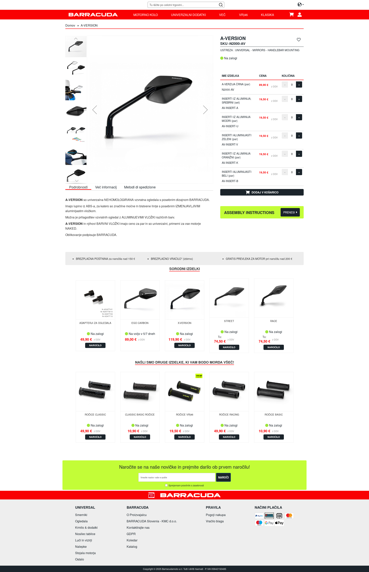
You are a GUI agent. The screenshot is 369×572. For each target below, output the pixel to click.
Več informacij (106, 186)
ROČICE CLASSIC (95, 414)
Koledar (132, 540)
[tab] (78, 187)
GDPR (131, 534)
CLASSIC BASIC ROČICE (140, 414)
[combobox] (186, 5)
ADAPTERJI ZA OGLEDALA (95, 323)
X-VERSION (184, 323)
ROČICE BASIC (274, 414)
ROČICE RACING (229, 414)
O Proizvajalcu (137, 515)
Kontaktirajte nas (138, 527)
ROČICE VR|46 (184, 414)
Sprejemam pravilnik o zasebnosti (186, 485)
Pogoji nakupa (216, 515)
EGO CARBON (139, 323)
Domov (70, 25)
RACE (273, 321)
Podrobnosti (78, 186)
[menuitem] (145, 15)
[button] (94, 110)
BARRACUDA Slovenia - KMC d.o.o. (152, 521)
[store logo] (93, 14)
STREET (229, 321)
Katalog (132, 546)
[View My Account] (301, 15)
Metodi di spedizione (140, 186)
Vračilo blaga (215, 521)
